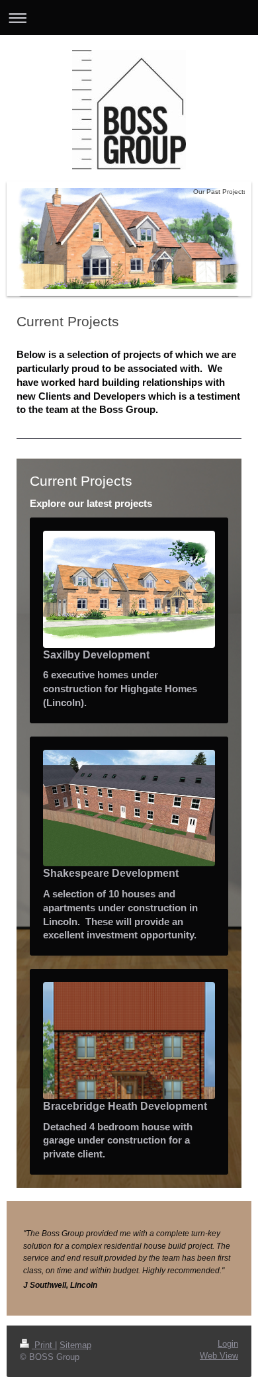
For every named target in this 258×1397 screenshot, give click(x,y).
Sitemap (75, 1345)
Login (228, 1344)
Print (43, 1345)
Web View (219, 1356)
